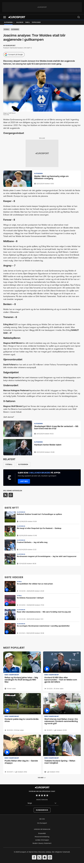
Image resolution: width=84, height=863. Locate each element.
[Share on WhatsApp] (11, 495)
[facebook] (34, 857)
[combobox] (42, 803)
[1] (36, 795)
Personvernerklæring (42, 837)
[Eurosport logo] (16, 17)
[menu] (79, 17)
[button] (4, 17)
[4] (44, 795)
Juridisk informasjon (42, 840)
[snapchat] (44, 857)
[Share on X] (5, 495)
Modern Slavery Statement (42, 843)
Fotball (6, 29)
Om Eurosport (42, 823)
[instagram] (50, 857)
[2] (39, 795)
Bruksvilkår (42, 833)
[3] (42, 795)
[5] (47, 795)
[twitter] (39, 857)
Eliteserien (15, 29)
